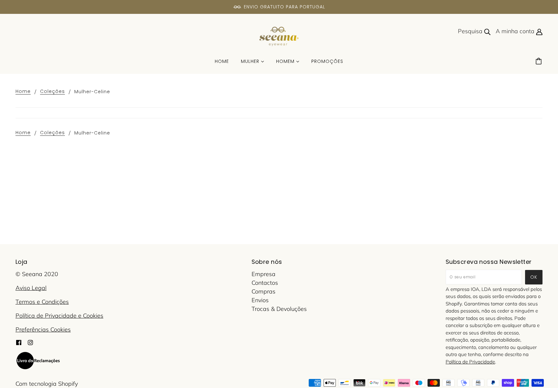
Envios (260, 300)
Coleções (52, 92)
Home (23, 92)
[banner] (279, 36)
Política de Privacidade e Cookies (59, 315)
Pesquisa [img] (471, 31)
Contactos (265, 282)
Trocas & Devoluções (279, 309)
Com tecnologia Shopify (47, 383)
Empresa (263, 274)
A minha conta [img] (516, 31)
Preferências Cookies (43, 329)
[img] (19, 342)
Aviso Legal (31, 288)
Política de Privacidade (470, 362)
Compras (263, 291)
